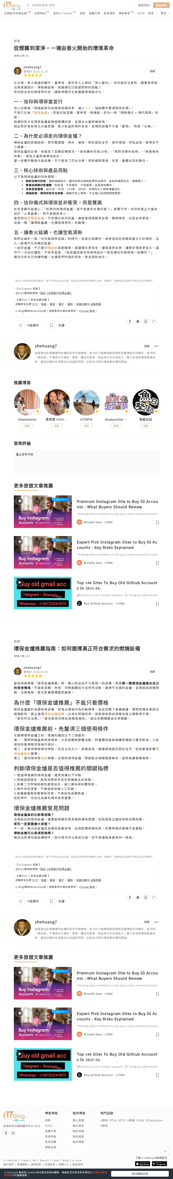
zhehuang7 (32, 67)
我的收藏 (78, 1131)
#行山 (113, 1120)
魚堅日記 (145, 419)
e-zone (77, 1160)
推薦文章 (94, 13)
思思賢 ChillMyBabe (57, 419)
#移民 (104, 1126)
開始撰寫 (161, 5)
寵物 (70, 304)
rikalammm (27, 419)
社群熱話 (40, 13)
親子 (61, 304)
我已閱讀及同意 (140, 1173)
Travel (27, 1160)
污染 (88, 108)
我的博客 (78, 1142)
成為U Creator (62, 13)
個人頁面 (78, 1120)
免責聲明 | (24, 1164)
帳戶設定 (78, 1126)
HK (36, 1160)
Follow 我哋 (87, 311)
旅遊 (17, 41)
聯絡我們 (78, 1164)
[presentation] (13, 404)
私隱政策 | (52, 1164)
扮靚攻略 (81, 304)
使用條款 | (38, 1164)
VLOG (141, 13)
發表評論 (24, 454)
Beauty (46, 1160)
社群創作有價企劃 (15, 13)
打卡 (35, 304)
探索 (82, 13)
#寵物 (104, 1120)
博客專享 (124, 13)
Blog (67, 1160)
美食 (151, 13)
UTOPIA (86, 419)
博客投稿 (50, 1147)
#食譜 (131, 1120)
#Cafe (140, 1120)
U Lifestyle (12, 1160)
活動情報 (95, 304)
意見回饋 (50, 1142)
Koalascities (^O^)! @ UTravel (116, 419)
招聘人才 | (66, 1164)
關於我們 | (10, 1164)
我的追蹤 (78, 1136)
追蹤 (152, 71)
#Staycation (154, 1120)
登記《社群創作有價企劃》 (56, 293)
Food (58, 1160)
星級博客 (109, 13)
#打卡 (122, 1120)
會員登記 (144, 5)
